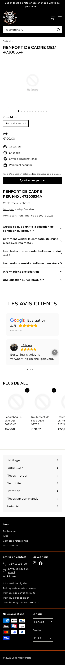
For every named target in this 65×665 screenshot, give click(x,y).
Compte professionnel (16, 540)
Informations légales (15, 583)
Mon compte (10, 545)
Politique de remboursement (20, 588)
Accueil (7, 41)
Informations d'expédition (21, 271)
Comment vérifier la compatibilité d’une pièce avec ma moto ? (30, 241)
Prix (5, 133)
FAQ (5, 535)
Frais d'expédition (12, 174)
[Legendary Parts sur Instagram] (34, 563)
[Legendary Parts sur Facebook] (40, 563)
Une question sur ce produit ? (23, 280)
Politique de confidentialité (19, 592)
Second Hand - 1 (16, 123)
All (24, 383)
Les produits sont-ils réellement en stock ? (32, 263)
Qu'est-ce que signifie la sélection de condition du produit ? (28, 228)
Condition (9, 117)
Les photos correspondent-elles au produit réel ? (32, 253)
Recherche (9, 531)
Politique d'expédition (16, 597)
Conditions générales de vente (21, 602)
